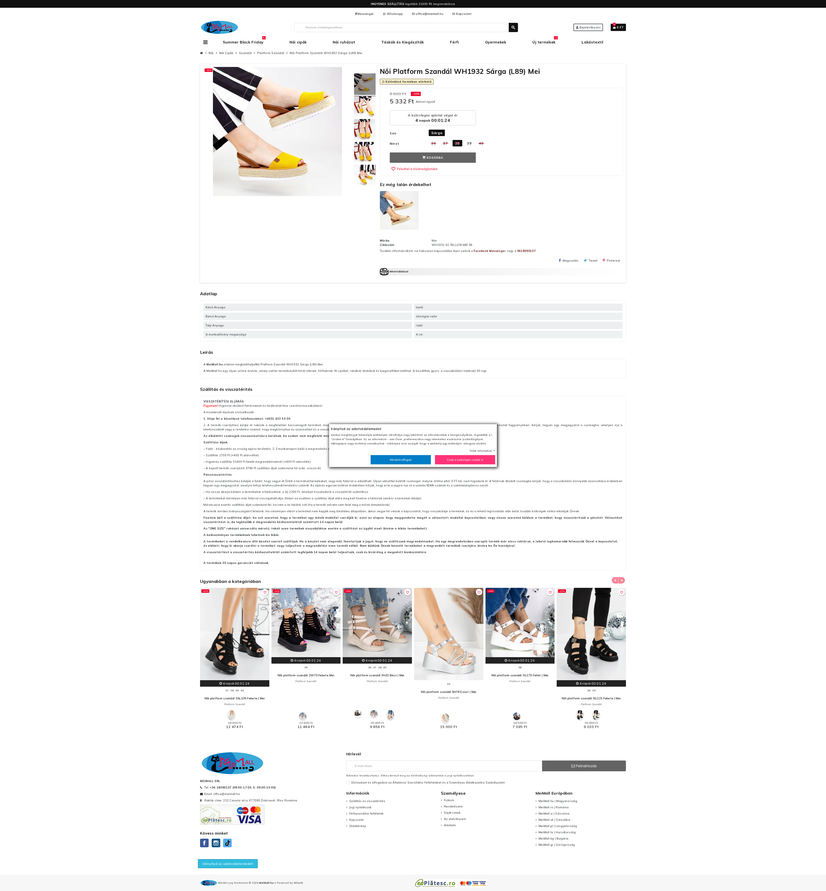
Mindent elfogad (400, 459)
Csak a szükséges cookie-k (465, 459)
